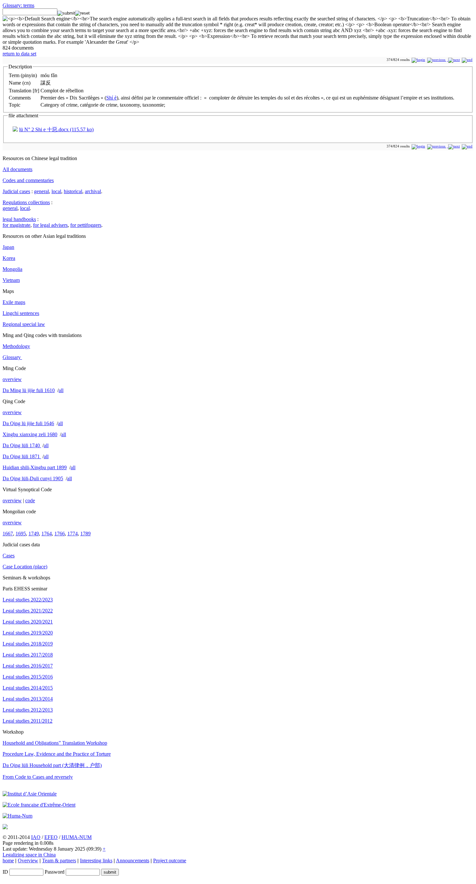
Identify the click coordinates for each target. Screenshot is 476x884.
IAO (35, 837)
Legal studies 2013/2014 (28, 699)
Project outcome (169, 860)
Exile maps (14, 302)
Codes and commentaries (28, 180)
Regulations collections (26, 202)
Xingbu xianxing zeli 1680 (30, 434)
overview (12, 379)
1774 (72, 533)
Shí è (111, 97)
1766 (59, 533)
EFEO (51, 837)
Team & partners (59, 860)
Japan (8, 247)
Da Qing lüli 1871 (22, 456)
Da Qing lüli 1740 (22, 445)
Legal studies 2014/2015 (28, 688)
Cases (9, 555)
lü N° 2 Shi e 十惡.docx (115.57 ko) (56, 129)
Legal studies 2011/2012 (27, 721)
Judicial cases (16, 191)
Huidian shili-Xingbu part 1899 (35, 467)
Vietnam (11, 280)
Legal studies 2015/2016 (28, 677)
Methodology (16, 346)
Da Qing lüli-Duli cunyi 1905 (33, 478)
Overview (28, 860)
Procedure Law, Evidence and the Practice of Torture (57, 754)
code (30, 500)
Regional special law (24, 324)
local (56, 191)
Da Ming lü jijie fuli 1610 (29, 390)
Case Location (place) (25, 566)
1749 (33, 533)
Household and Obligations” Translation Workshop (55, 743)
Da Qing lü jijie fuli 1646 (28, 423)
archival (93, 191)
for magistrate (16, 225)
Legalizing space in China (29, 854)
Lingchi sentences (21, 313)
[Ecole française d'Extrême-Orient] (39, 805)
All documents (17, 169)
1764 (46, 533)
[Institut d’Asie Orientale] (30, 794)
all (61, 390)
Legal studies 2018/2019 (28, 643)
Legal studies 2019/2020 (28, 632)
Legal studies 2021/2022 (28, 610)
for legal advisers (50, 225)
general (41, 191)
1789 (85, 533)
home (8, 860)
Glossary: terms (18, 5)
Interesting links (96, 860)
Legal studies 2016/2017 (28, 666)
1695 (21, 533)
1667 (8, 533)
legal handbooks (19, 219)
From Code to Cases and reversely (38, 777)
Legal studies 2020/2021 (28, 621)
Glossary (12, 357)
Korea (9, 258)
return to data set (19, 53)
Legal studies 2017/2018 (28, 654)
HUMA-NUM (77, 837)
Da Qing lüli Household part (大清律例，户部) (52, 765)
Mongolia (12, 269)
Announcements (132, 860)
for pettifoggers (85, 225)
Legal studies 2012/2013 (28, 710)
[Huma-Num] (17, 816)
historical (73, 191)
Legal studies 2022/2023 (28, 599)
